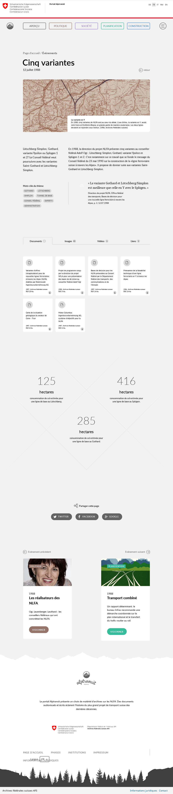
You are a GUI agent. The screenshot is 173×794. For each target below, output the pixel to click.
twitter (63, 516)
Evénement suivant (135, 551)
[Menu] (162, 26)
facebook (88, 516)
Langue (34, 759)
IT (157, 4)
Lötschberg (44, 191)
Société (86, 26)
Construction (139, 26)
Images (70, 241)
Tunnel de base (44, 195)
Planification (112, 26)
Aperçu (34, 26)
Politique (60, 26)
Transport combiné (122, 597)
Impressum (100, 752)
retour (147, 69)
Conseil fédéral (32, 201)
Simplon (28, 195)
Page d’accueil (31, 53)
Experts (49, 201)
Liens (135, 241)
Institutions (77, 752)
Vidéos (102, 241)
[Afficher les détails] (49, 292)
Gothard (28, 191)
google (114, 516)
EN (166, 4)
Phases (56, 752)
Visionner (38, 629)
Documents (37, 241)
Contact (163, 790)
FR (154, 4)
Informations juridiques (143, 790)
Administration (32, 206)
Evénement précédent (39, 551)
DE (150, 4)
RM (161, 4)
